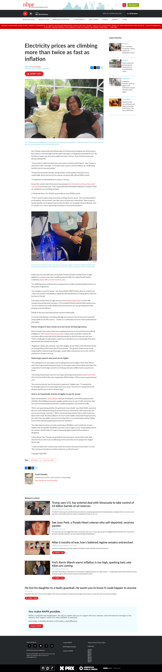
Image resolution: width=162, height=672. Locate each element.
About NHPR (93, 19)
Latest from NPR (48, 460)
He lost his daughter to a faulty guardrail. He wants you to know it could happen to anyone (80, 588)
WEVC (90, 651)
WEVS (89, 662)
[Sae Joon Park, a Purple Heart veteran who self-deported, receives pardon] (37, 528)
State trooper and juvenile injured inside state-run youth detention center (128, 67)
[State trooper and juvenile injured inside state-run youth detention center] (115, 63)
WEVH (90, 654)
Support (134, 5)
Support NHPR (36, 626)
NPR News (34, 460)
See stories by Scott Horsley (46, 480)
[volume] (30, 14)
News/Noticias (29, 19)
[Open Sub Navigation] (36, 19)
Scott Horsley (36, 67)
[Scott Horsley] (29, 478)
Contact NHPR (67, 642)
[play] (25, 14)
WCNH (90, 649)
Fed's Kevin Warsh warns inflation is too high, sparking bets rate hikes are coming (91, 564)
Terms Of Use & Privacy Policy (96, 642)
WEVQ (90, 660)
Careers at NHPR (68, 651)
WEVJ (89, 656)
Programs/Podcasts (61, 19)
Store (124, 19)
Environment (126, 79)
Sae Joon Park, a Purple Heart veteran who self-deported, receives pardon (93, 524)
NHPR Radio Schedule (69, 646)
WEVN (90, 657)
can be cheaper (52, 398)
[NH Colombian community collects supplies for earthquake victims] (115, 47)
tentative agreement (73, 300)
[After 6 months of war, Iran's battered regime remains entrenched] (37, 548)
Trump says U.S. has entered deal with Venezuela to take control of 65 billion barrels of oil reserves (93, 504)
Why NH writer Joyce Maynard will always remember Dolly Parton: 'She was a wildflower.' (128, 106)
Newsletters (44, 19)
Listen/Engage (79, 19)
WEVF (89, 652)
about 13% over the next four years (53, 280)
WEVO (90, 659)
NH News (125, 44)
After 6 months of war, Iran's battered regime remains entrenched (92, 542)
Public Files (91, 646)
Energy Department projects (54, 334)
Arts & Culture (126, 99)
